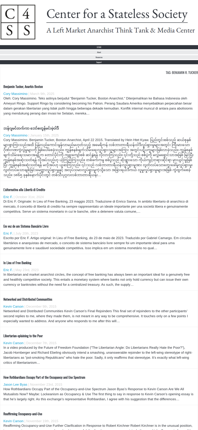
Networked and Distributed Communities (27, 299)
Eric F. (8, 197)
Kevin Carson (13, 306)
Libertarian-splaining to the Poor (23, 335)
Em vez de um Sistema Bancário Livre (25, 226)
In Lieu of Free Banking (17, 262)
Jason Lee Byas (15, 384)
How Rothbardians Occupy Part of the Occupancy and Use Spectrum (44, 377)
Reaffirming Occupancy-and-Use (22, 413)
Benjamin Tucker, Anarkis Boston (23, 86)
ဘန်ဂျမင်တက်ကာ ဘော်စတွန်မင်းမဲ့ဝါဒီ (31, 127)
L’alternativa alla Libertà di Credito (24, 189)
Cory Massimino (15, 94)
